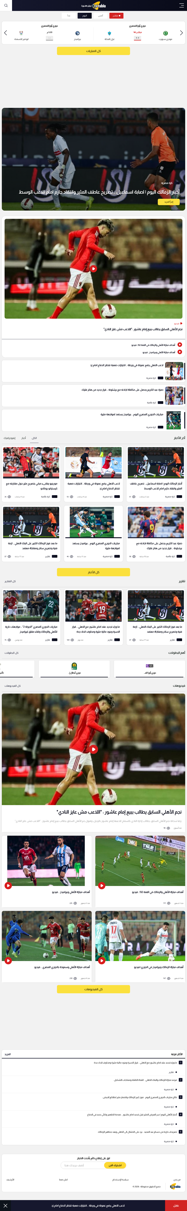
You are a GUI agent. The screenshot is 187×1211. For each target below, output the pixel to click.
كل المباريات (93, 50)
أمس (100, 15)
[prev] (181, 32)
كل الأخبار (93, 572)
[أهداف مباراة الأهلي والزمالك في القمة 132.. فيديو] (93, 344)
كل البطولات (11, 652)
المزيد (8, 1054)
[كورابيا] (93, 5)
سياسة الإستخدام (120, 1179)
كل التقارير (10, 581)
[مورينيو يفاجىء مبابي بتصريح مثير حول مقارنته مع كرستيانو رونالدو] (30, 474)
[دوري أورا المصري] (149, 668)
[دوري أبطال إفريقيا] (74, 668)
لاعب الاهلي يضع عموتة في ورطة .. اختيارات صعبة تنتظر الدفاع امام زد (88, 1205)
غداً (68, 15)
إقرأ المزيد (168, 202)
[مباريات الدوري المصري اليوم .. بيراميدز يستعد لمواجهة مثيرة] (93, 420)
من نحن (177, 1179)
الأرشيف (10, 1179)
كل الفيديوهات (13, 685)
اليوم (85, 15)
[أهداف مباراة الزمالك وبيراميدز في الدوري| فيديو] (140, 947)
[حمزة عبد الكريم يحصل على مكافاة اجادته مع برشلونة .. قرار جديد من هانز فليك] (93, 396)
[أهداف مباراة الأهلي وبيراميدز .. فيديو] (93, 352)
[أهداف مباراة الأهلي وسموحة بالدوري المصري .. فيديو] (47, 947)
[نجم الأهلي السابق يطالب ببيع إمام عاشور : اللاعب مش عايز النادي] (93, 277)
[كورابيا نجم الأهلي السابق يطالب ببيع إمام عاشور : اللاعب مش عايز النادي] (93, 763)
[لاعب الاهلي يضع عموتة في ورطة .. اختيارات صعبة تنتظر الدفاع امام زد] (93, 371)
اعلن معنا (63, 1179)
